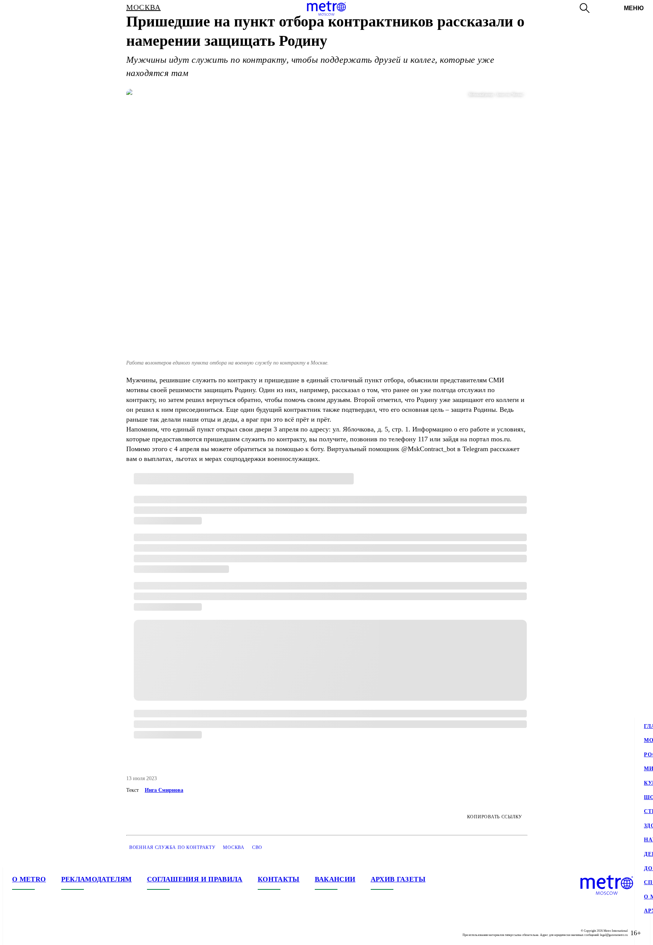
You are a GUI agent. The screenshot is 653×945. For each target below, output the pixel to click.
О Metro (29, 879)
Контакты (279, 879)
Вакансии (335, 879)
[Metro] (326, 8)
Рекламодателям (96, 879)
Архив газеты (398, 879)
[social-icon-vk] (18, 933)
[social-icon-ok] (48, 933)
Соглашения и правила (195, 879)
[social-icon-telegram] (33, 933)
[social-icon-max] (63, 933)
